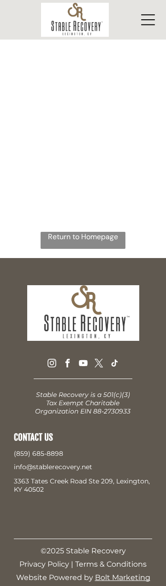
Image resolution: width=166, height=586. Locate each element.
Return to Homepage (83, 236)
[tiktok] (114, 364)
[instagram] (52, 364)
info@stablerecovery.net (53, 467)
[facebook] (67, 364)
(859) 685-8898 (38, 453)
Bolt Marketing (122, 577)
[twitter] (99, 364)
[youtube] (83, 364)
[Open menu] (148, 20)
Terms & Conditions (111, 564)
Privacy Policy (44, 564)
